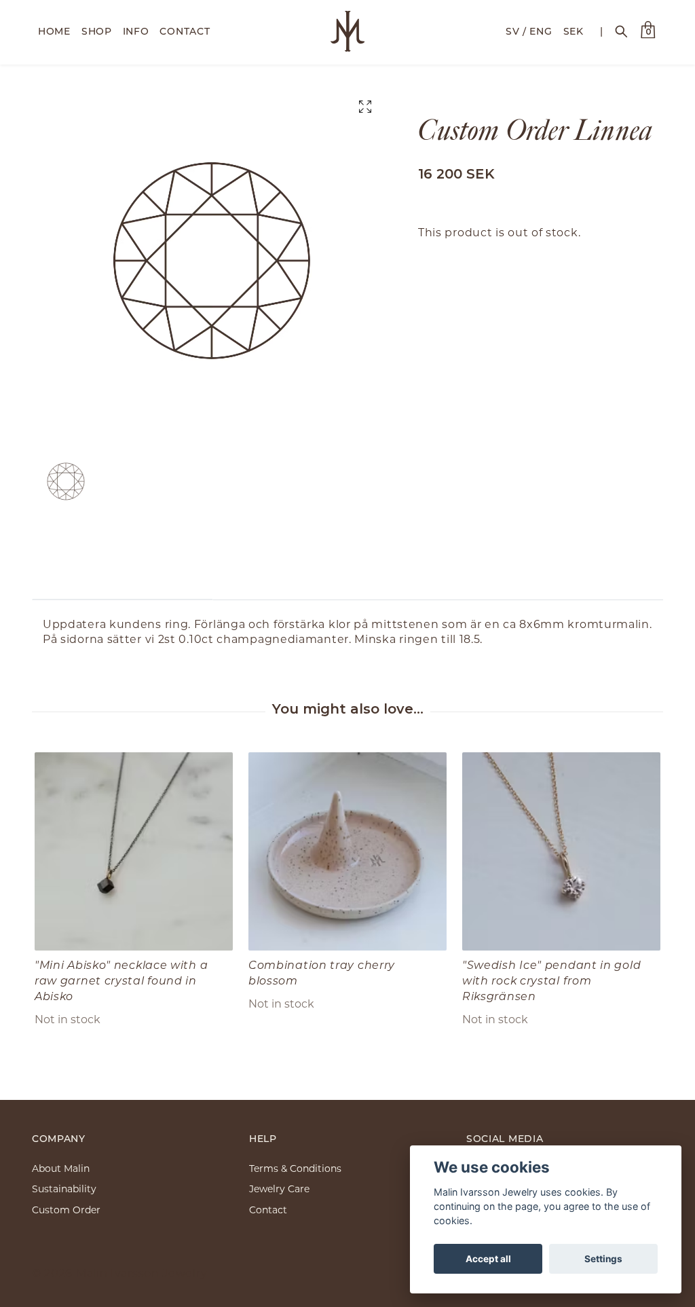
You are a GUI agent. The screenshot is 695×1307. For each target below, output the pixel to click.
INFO (136, 30)
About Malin (61, 1168)
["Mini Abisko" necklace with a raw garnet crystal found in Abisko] (134, 851)
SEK (573, 30)
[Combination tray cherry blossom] (347, 851)
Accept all (488, 1258)
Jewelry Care (279, 1188)
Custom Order (66, 1209)
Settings (603, 1258)
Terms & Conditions (295, 1168)
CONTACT (184, 30)
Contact (268, 1209)
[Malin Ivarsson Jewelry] (347, 31)
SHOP (96, 30)
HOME (54, 30)
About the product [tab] (122, 578)
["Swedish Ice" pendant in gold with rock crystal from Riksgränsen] (561, 851)
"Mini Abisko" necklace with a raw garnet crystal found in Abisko (121, 980)
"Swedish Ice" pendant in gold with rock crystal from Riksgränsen (551, 980)
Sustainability (64, 1188)
